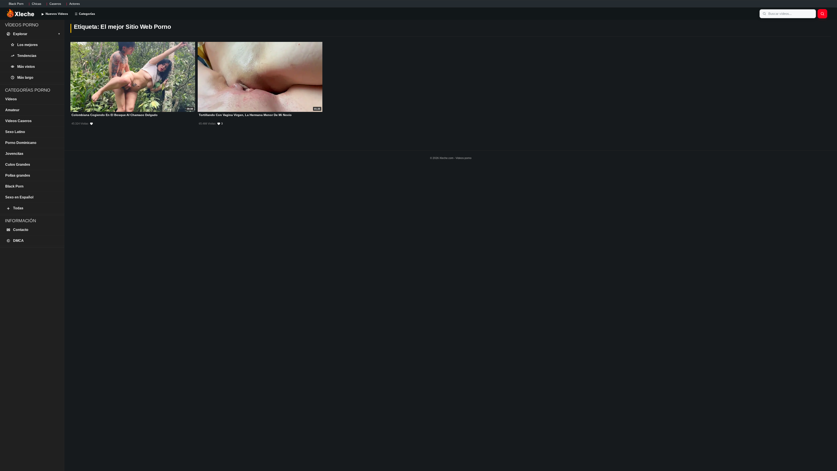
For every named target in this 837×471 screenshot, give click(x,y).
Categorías (86, 13)
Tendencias (26, 56)
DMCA (15, 240)
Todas (14, 208)
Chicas (36, 3)
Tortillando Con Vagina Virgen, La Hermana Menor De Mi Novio (245, 115)
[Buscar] (822, 13)
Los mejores (27, 45)
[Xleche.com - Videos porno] (20, 13)
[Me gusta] (91, 124)
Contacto (18, 229)
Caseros (55, 3)
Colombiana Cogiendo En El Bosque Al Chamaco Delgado (114, 115)
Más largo (25, 77)
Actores (74, 3)
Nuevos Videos (56, 13)
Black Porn (16, 3)
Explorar (36, 34)
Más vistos (26, 66)
